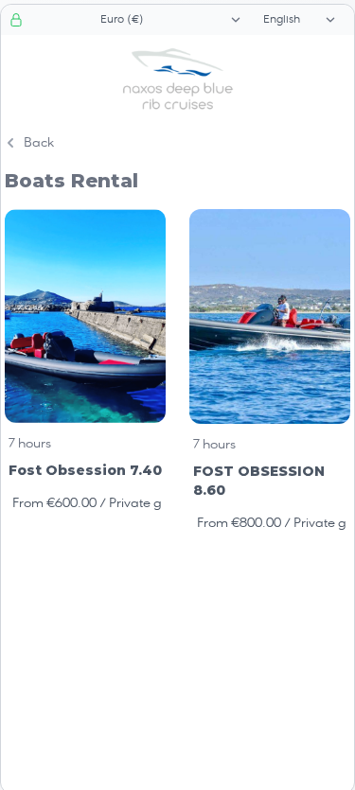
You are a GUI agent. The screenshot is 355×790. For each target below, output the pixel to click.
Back (39, 142)
